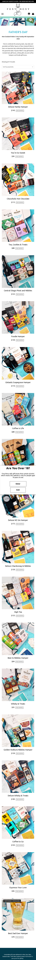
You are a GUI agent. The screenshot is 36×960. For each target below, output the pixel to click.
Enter (18, 484)
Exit (18, 490)
